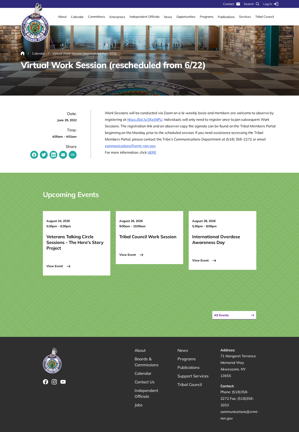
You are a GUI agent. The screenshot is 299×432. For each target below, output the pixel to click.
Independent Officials (145, 17)
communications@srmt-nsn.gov (130, 146)
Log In (267, 4)
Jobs (138, 404)
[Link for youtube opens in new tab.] (63, 381)
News (168, 17)
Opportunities (185, 17)
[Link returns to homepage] (35, 23)
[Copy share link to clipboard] (72, 155)
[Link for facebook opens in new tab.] (45, 381)
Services (245, 17)
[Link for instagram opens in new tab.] (54, 381)
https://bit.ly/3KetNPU (144, 119)
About (62, 17)
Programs (206, 17)
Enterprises (117, 17)
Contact (228, 4)
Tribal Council (264, 17)
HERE (152, 152)
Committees (96, 17)
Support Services (193, 376)
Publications (226, 17)
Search (249, 4)
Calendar (77, 17)
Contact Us (145, 381)
